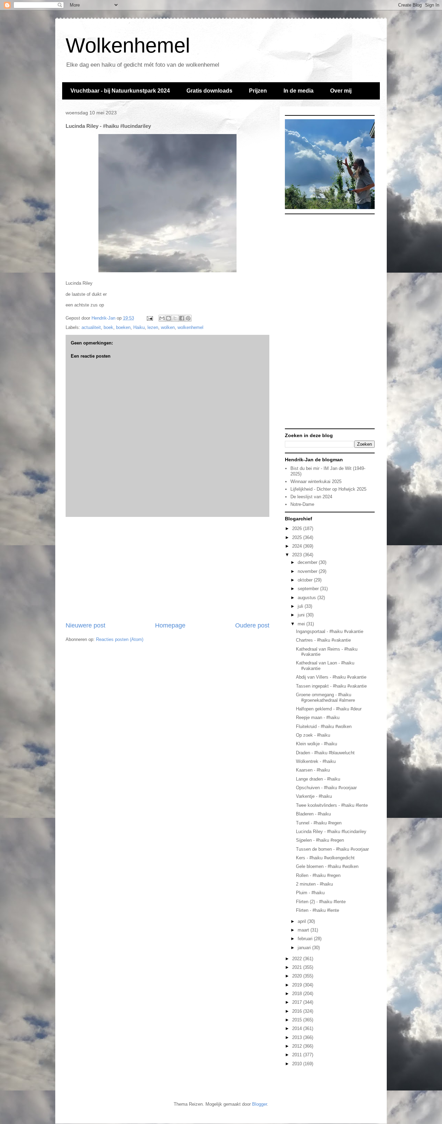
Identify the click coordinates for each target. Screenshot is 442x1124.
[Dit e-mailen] (161, 318)
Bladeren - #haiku (313, 813)
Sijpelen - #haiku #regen (320, 840)
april (302, 921)
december (308, 562)
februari (306, 938)
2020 (297, 976)
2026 (297, 528)
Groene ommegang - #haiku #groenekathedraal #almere (325, 697)
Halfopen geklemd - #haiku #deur (329, 708)
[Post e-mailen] (149, 318)
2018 (297, 993)
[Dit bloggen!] (168, 318)
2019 (297, 985)
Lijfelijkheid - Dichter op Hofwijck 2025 (328, 489)
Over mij (341, 91)
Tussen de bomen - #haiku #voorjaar (332, 849)
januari (305, 947)
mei (302, 623)
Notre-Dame (302, 504)
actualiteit (91, 327)
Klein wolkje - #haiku (316, 743)
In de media (299, 91)
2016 (297, 1011)
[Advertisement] (167, 569)
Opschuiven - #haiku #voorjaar (326, 787)
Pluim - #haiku (310, 892)
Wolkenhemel (128, 45)
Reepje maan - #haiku (317, 717)
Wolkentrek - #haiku (316, 761)
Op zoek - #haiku (313, 735)
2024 (297, 546)
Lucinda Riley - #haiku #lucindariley (331, 831)
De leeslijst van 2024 (311, 496)
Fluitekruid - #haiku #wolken (324, 726)
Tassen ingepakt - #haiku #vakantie (331, 686)
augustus (307, 597)
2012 (297, 1046)
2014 (297, 1028)
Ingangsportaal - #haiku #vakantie (329, 631)
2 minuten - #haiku (314, 884)
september (309, 588)
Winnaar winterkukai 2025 (316, 481)
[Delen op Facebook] (181, 318)
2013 (297, 1037)
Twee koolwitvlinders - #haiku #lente (332, 805)
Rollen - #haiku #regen (318, 875)
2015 (297, 1019)
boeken (123, 327)
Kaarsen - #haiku (313, 770)
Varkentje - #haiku (314, 796)
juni (302, 614)
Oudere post (252, 625)
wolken (168, 327)
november (308, 571)
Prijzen (258, 91)
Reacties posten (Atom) (119, 639)
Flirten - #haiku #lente (317, 910)
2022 (297, 958)
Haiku (139, 327)
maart (304, 930)
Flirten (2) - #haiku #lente (321, 901)
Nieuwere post (85, 625)
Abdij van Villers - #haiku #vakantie (331, 677)
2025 (297, 537)
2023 (297, 554)
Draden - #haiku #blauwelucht (325, 752)
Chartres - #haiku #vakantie (323, 640)
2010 (297, 1063)
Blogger (259, 1104)
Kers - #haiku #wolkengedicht (325, 857)
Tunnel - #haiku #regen (319, 822)
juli (301, 606)
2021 (297, 967)
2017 (297, 1002)
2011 (297, 1054)
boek (108, 327)
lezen (152, 327)
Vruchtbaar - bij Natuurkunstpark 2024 (120, 91)
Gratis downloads (209, 91)
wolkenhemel (190, 327)
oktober (306, 580)
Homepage (170, 625)
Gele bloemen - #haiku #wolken (327, 866)
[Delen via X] (175, 318)
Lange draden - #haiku (318, 779)
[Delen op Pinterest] (188, 318)
